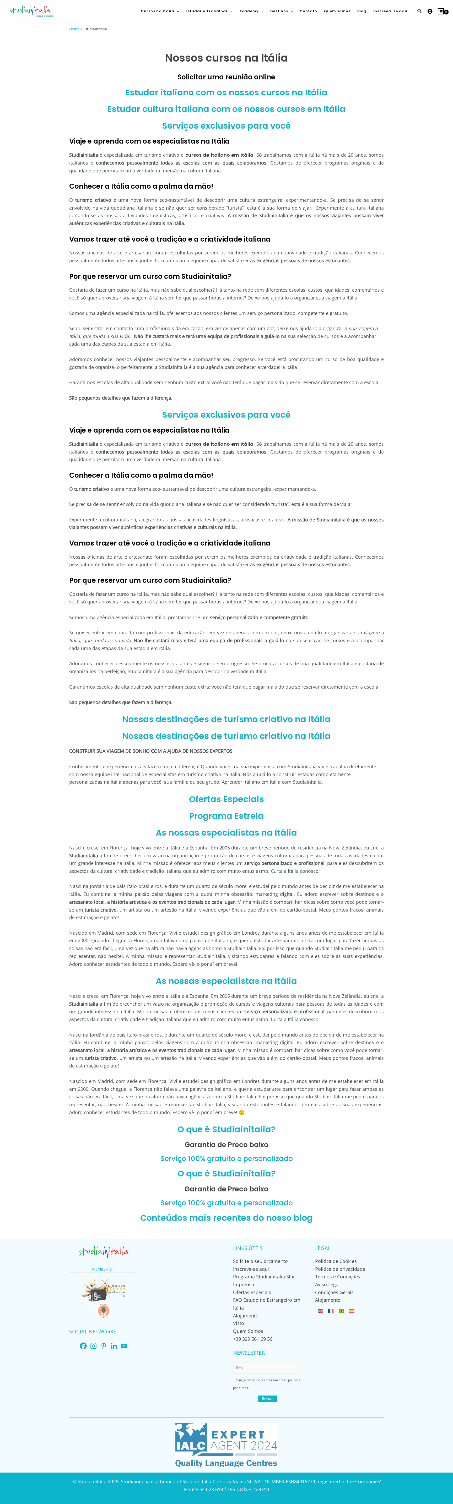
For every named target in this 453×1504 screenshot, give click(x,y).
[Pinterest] (103, 1345)
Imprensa (243, 1284)
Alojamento (245, 1315)
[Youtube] (124, 1345)
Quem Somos (248, 1331)
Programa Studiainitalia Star (264, 1276)
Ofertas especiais (252, 1292)
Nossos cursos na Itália (226, 58)
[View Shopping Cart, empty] (441, 11)
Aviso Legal (327, 1284)
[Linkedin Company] (113, 1345)
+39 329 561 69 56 (252, 1339)
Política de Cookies (336, 1261)
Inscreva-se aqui (251, 1269)
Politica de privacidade (340, 1269)
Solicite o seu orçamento (260, 1261)
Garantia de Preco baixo (226, 1144)
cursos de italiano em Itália (219, 155)
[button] (176, 11)
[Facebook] (83, 1345)
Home (74, 28)
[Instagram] (93, 1345)
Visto (238, 1323)
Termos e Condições (337, 1276)
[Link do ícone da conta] (430, 11)
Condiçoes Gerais (334, 1292)
